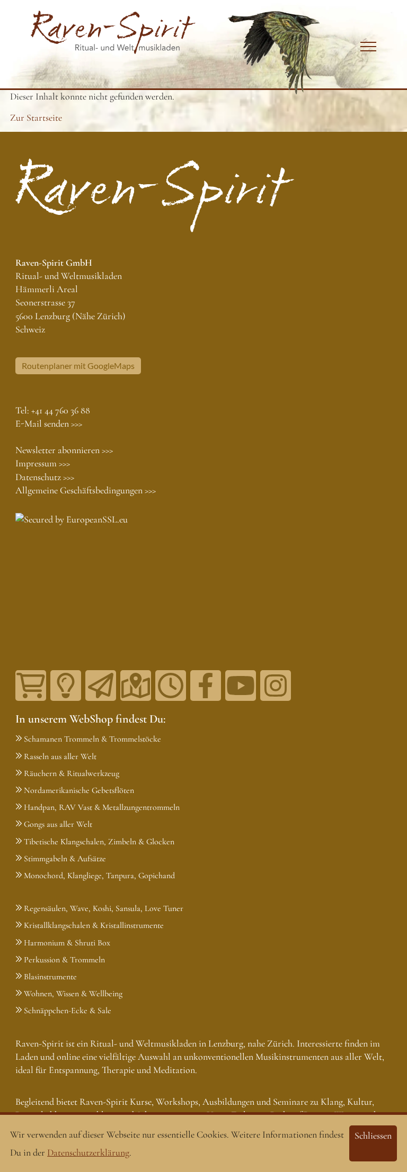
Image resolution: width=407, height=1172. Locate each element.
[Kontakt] (135, 685)
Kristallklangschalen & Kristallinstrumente (94, 925)
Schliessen (373, 1135)
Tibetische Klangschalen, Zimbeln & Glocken (99, 841)
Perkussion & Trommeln (64, 959)
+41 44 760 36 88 (60, 410)
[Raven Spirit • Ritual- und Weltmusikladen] (113, 32)
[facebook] (205, 685)
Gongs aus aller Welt (58, 824)
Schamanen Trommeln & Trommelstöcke (92, 739)
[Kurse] (65, 685)
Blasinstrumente (50, 976)
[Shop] (30, 685)
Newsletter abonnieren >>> (64, 450)
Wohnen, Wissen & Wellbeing (73, 993)
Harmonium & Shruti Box (67, 942)
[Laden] (170, 685)
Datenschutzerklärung (88, 1152)
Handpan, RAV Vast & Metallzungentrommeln (102, 807)
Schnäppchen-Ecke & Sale (67, 1010)
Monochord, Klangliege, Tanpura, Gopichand (99, 875)
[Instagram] (275, 685)
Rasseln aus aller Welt (60, 756)
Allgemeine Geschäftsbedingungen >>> (85, 490)
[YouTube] (240, 685)
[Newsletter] (100, 685)
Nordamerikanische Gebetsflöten (79, 790)
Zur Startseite (36, 117)
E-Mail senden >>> (48, 423)
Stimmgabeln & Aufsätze (65, 858)
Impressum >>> (42, 463)
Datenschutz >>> (44, 477)
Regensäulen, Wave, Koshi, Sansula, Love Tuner (103, 908)
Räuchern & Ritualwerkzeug (71, 773)
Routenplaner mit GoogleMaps (78, 365)
